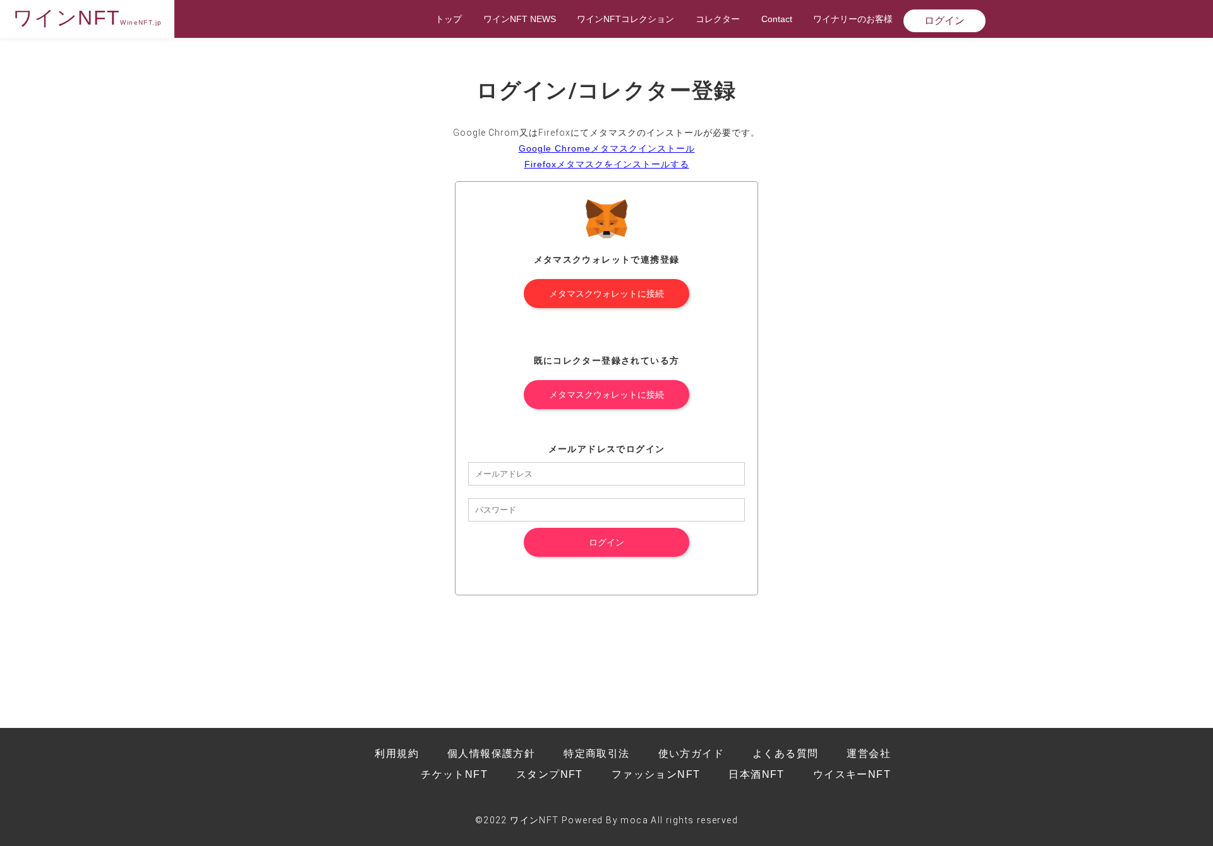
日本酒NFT (756, 774)
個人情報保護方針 (491, 753)
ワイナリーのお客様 (853, 19)
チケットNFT (454, 774)
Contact (776, 19)
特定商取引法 (596, 753)
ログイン (944, 20)
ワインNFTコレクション (625, 19)
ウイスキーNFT (852, 774)
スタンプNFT (549, 774)
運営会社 (869, 753)
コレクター (718, 19)
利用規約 (397, 753)
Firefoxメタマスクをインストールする (606, 164)
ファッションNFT (656, 774)
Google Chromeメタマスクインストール (607, 148)
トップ (448, 19)
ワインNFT (87, 17)
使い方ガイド (691, 753)
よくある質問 (785, 753)
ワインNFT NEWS (519, 19)
